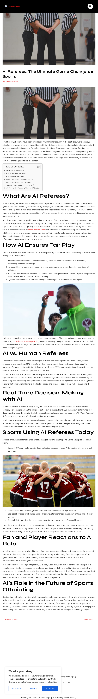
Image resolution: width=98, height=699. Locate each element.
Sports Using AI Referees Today (18, 182)
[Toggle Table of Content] (37, 167)
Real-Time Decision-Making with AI (19, 179)
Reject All (33, 688)
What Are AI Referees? (15, 170)
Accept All (50, 688)
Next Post (89, 620)
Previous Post (10, 620)
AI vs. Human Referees (15, 176)
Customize (16, 688)
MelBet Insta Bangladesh (26, 341)
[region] (33, 680)
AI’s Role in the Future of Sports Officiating (23, 188)
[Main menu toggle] (90, 6)
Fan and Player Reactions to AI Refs (20, 185)
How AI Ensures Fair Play (16, 173)
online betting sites (36, 229)
